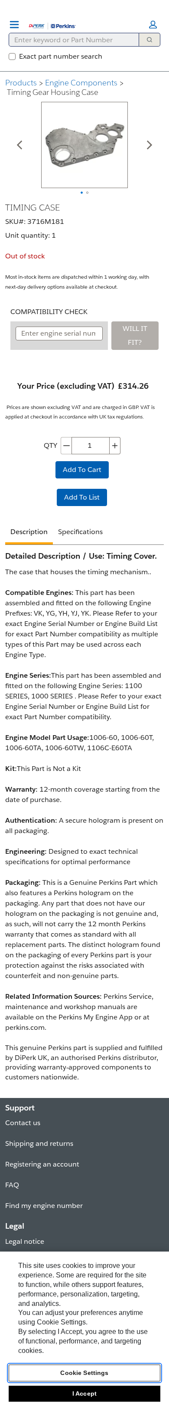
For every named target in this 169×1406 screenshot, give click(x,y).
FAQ (12, 1184)
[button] (153, 24)
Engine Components (81, 83)
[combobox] (70, 39)
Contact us (22, 1122)
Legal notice (24, 1241)
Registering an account (42, 1164)
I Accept (84, 1393)
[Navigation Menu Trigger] (14, 24)
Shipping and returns (39, 1143)
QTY (50, 445)
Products (21, 83)
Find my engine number (44, 1205)
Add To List (82, 497)
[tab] (29, 533)
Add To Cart (82, 469)
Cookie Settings (84, 1372)
